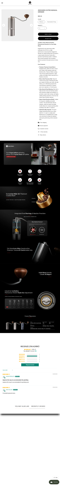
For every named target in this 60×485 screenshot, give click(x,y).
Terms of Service (35, 449)
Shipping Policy (35, 447)
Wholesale (34, 430)
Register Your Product (7, 449)
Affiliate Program (35, 425)
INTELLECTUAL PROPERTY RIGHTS (11, 456)
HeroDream (34, 435)
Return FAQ (4, 454)
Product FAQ (4, 452)
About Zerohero (35, 423)
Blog (32, 432)
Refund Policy (35, 444)
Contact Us (4, 442)
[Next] (31, 25)
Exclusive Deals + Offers (37, 428)
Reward (3, 463)
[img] (6, 374)
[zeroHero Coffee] (30, 3)
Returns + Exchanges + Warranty (10, 447)
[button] (22, 356)
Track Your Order (5, 444)
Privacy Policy (35, 442)
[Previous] (3, 25)
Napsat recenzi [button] (30, 364)
